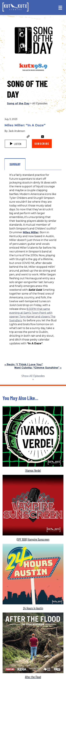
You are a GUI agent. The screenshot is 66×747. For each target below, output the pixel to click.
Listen (17, 144)
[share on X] (42, 136)
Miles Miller (31, 232)
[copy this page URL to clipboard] (28, 137)
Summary (15, 164)
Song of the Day (18, 103)
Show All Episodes (33, 375)
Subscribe (41, 143)
